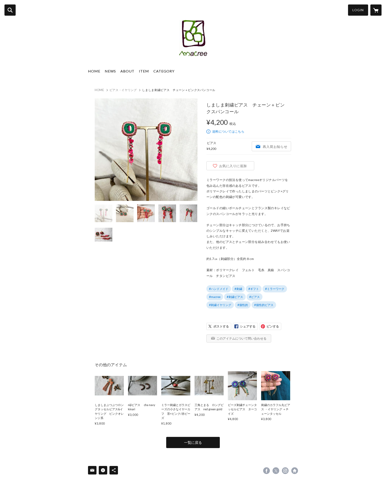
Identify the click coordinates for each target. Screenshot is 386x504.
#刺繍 (238, 289)
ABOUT (127, 71)
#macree (214, 297)
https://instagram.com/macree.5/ (285, 470)
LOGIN (358, 10)
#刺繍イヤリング (220, 305)
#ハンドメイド (218, 289)
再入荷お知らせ (275, 147)
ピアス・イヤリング (123, 90)
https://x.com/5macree (276, 470)
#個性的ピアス (263, 305)
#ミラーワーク (274, 289)
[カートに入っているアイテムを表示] (376, 10)
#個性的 (242, 305)
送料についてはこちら (228, 131)
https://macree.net (294, 470)
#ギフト (253, 289)
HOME (94, 71)
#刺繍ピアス (235, 297)
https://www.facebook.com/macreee (266, 470)
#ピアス (254, 297)
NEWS (110, 71)
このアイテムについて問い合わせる (241, 338)
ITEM (144, 71)
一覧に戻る (193, 442)
